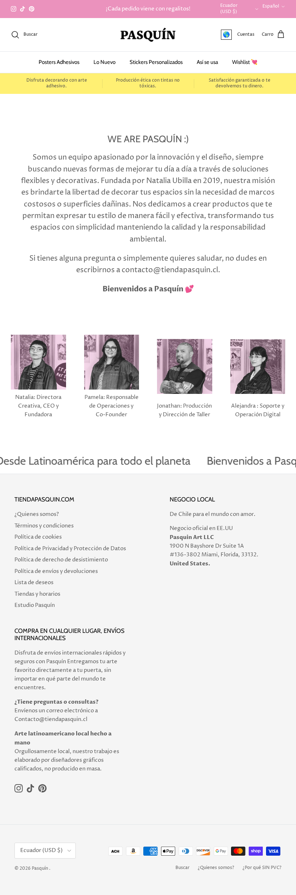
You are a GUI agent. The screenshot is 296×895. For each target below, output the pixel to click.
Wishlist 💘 (245, 62)
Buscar (182, 868)
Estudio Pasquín (34, 605)
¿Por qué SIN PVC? (262, 868)
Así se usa (207, 62)
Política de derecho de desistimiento (61, 560)
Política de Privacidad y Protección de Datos (70, 548)
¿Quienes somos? (36, 514)
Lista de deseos (33, 582)
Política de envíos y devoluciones (56, 571)
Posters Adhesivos (59, 62)
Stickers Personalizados (156, 62)
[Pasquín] (148, 34)
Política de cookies (38, 537)
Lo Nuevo (104, 62)
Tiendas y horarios (37, 594)
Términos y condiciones (44, 526)
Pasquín (40, 868)
